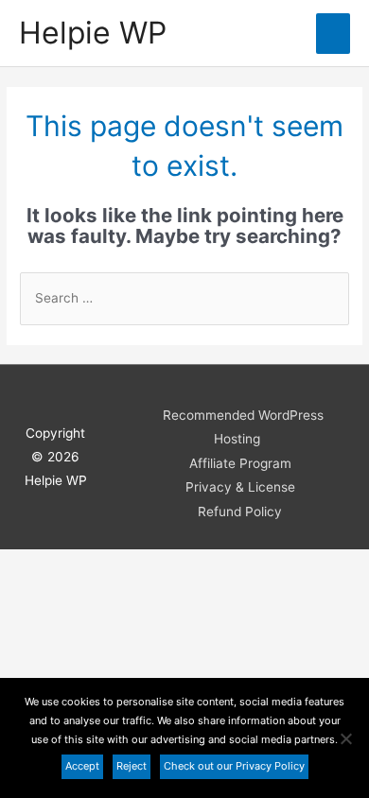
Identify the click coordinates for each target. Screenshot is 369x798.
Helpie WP (93, 32)
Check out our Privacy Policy (234, 765)
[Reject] (345, 738)
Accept (82, 765)
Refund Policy (240, 511)
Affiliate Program (240, 463)
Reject (131, 765)
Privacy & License (240, 486)
